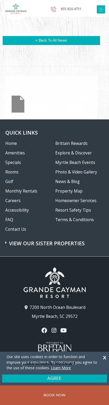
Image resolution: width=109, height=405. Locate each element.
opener (101, 9)
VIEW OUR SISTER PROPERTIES (47, 243)
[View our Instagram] (54, 330)
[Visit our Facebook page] (45, 330)
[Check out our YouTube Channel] (64, 330)
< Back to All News (51, 40)
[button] (55, 240)
